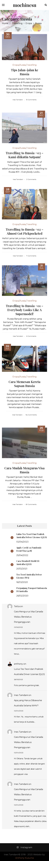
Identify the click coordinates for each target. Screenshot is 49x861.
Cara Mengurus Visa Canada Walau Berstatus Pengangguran (28, 616)
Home (5, 23)
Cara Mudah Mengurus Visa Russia (24, 470)
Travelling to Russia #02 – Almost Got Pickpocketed (24, 231)
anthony (18, 664)
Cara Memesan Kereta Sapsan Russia (24, 384)
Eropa (29, 23)
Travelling (17, 23)
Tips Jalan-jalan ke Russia (24, 72)
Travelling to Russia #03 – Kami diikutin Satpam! (24, 155)
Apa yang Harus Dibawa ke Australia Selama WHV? (28, 703)
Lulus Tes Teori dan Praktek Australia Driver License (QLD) (29, 671)
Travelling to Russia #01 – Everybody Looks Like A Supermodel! (24, 310)
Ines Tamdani (21, 695)
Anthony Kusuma (24, 858)
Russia (22, 65)
